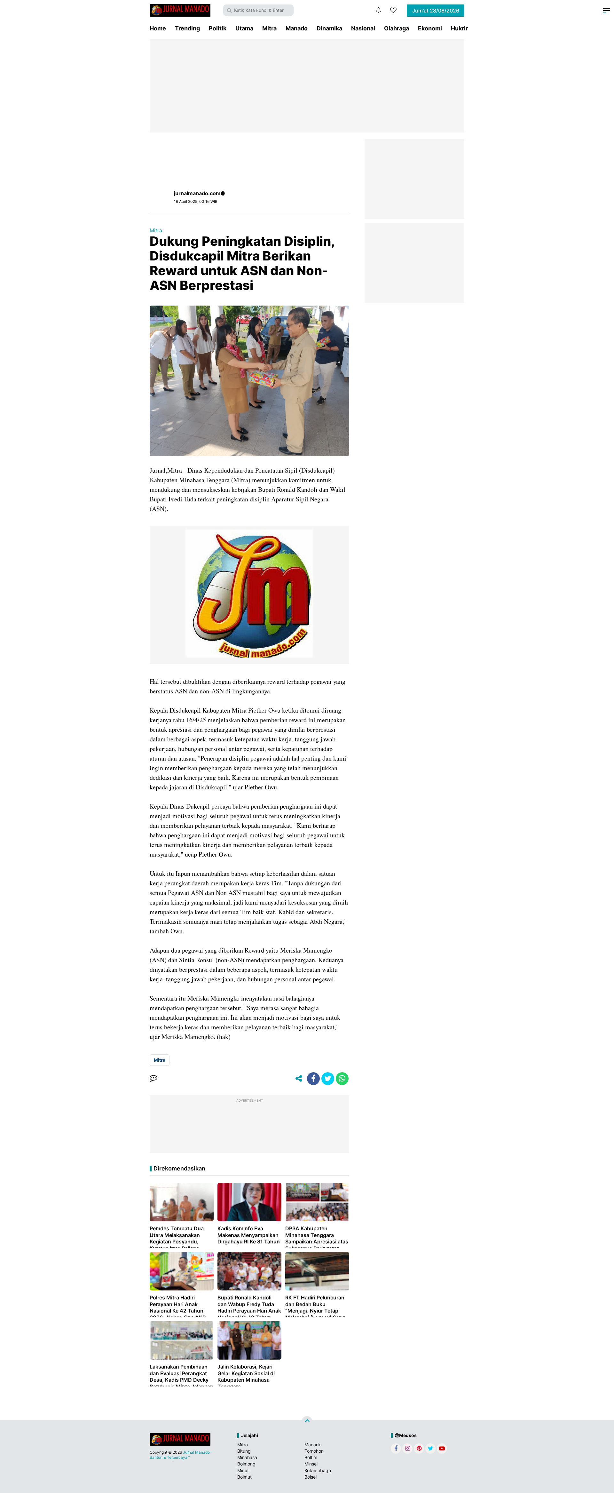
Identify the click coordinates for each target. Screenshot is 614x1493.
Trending (187, 28)
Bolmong (246, 1463)
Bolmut (244, 1477)
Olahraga (396, 28)
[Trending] (393, 10)
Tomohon (314, 1451)
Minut (243, 1470)
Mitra (269, 28)
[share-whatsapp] (342, 1078)
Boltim (310, 1457)
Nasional (363, 28)
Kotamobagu (317, 1470)
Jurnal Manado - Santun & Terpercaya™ (181, 1455)
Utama (244, 28)
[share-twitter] (327, 1078)
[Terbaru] (378, 10)
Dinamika (329, 28)
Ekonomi (430, 28)
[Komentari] (153, 1078)
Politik (217, 28)
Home (158, 28)
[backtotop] (307, 1421)
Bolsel (310, 1477)
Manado (297, 28)
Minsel (311, 1463)
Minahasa (247, 1457)
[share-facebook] (313, 1078)
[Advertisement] (307, 86)
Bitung (244, 1451)
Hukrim (461, 28)
